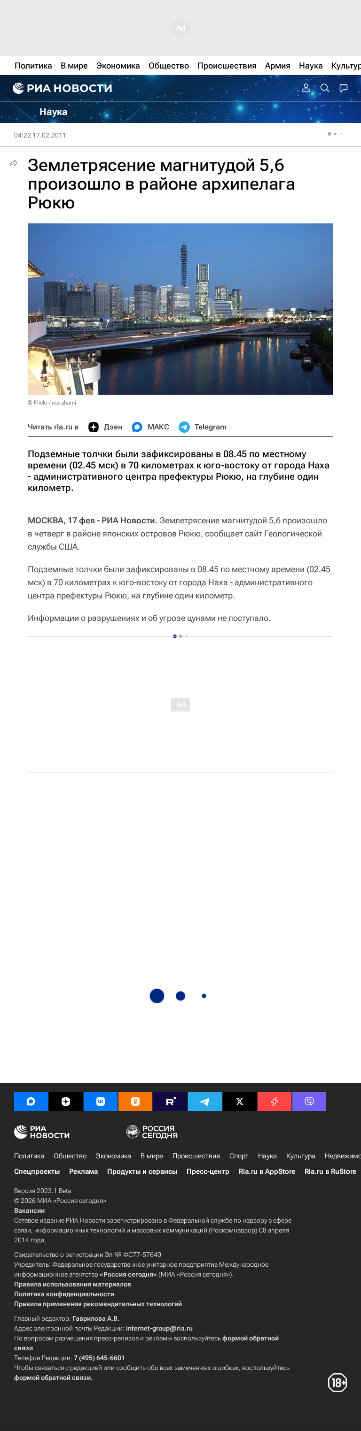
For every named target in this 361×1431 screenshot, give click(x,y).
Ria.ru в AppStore (267, 1171)
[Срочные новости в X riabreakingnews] (274, 1101)
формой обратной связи (52, 1377)
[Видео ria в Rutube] (170, 1101)
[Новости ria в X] (240, 1101)
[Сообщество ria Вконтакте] (101, 1101)
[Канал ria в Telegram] (205, 1101)
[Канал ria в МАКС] (31, 1101)
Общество (70, 1156)
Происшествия (196, 1156)
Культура (300, 1156)
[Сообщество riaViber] (309, 1101)
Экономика (113, 1156)
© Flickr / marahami (52, 402)
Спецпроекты (37, 1171)
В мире (152, 1156)
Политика (29, 1156)
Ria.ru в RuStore (330, 1171)
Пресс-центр (208, 1171)
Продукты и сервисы (142, 1171)
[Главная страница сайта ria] (61, 88)
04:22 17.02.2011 (40, 135)
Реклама (83, 1171)
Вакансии (29, 1210)
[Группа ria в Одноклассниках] (135, 1101)
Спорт (239, 1156)
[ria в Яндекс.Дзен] (66, 1101)
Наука (267, 1156)
